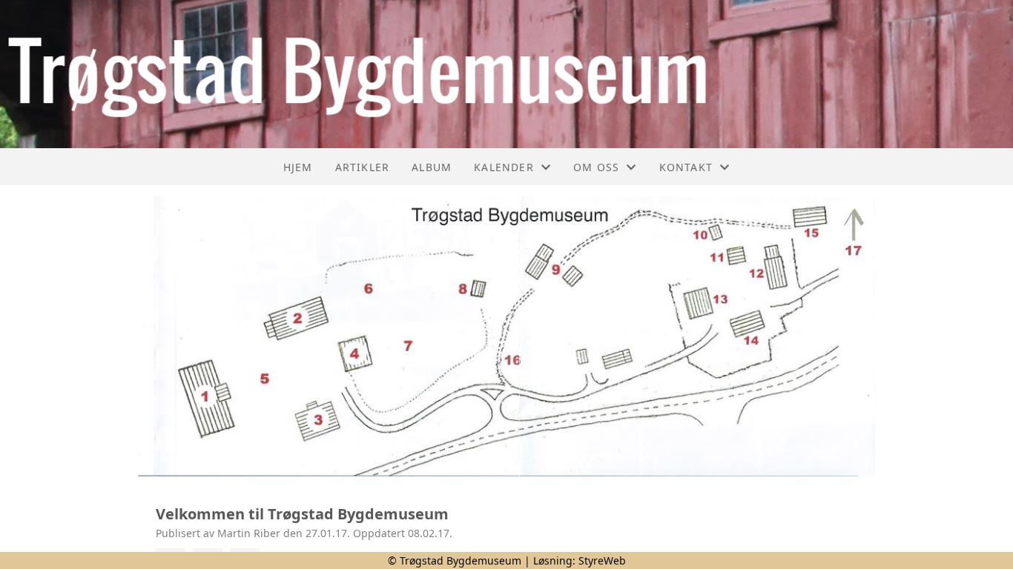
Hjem (298, 167)
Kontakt (686, 167)
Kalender (504, 167)
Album (432, 167)
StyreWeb (602, 560)
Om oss (596, 167)
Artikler (362, 167)
